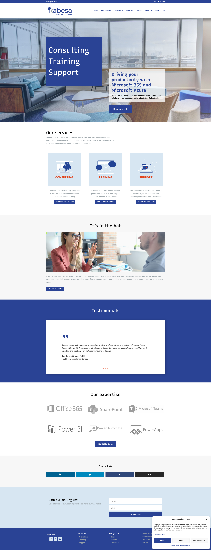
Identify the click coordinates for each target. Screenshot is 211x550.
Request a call (120, 109)
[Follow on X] (55, 539)
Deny (181, 540)
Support (129, 10)
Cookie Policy (175, 545)
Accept (162, 540)
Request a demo (106, 444)
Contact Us (160, 10)
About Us (149, 10)
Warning (145, 542)
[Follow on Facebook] (51, 539)
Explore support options (146, 201)
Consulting (106, 10)
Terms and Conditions (150, 539)
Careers (139, 10)
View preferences (199, 540)
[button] (207, 519)
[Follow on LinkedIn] (60, 539)
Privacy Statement (185, 545)
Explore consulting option (65, 201)
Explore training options (105, 201)
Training (117, 10)
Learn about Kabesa (55, 288)
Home (96, 10)
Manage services (160, 534)
